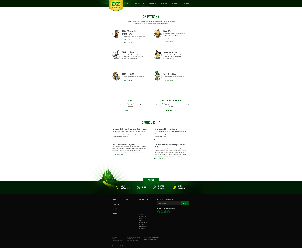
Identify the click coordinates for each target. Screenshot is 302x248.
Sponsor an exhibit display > (118, 139)
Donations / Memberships (144, 208)
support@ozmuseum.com (134, 240)
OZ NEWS (164, 3)
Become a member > (128, 42)
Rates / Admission (129, 206)
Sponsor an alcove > (158, 139)
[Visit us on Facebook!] (158, 211)
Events (127, 210)
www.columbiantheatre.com (150, 239)
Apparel (140, 201)
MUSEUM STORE (139, 3)
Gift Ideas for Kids (142, 216)
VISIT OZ (151, 180)
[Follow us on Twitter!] (162, 211)
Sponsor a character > (117, 154)
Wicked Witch (142, 228)
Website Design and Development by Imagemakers (122, 245)
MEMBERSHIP (153, 3)
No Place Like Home (143, 222)
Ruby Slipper (142, 224)
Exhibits (127, 208)
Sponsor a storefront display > (160, 158)
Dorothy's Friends (142, 212)
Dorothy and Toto (142, 210)
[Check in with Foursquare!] (168, 211)
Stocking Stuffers (142, 226)
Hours (127, 201)
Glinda (140, 218)
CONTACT (174, 3)
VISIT (128, 3)
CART (188, 3)
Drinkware (141, 214)
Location (128, 204)
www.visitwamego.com (149, 241)
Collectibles (141, 206)
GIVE (126, 110)
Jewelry (140, 220)
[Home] (115, 7)
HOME (114, 200)
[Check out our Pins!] (165, 211)
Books (140, 204)
